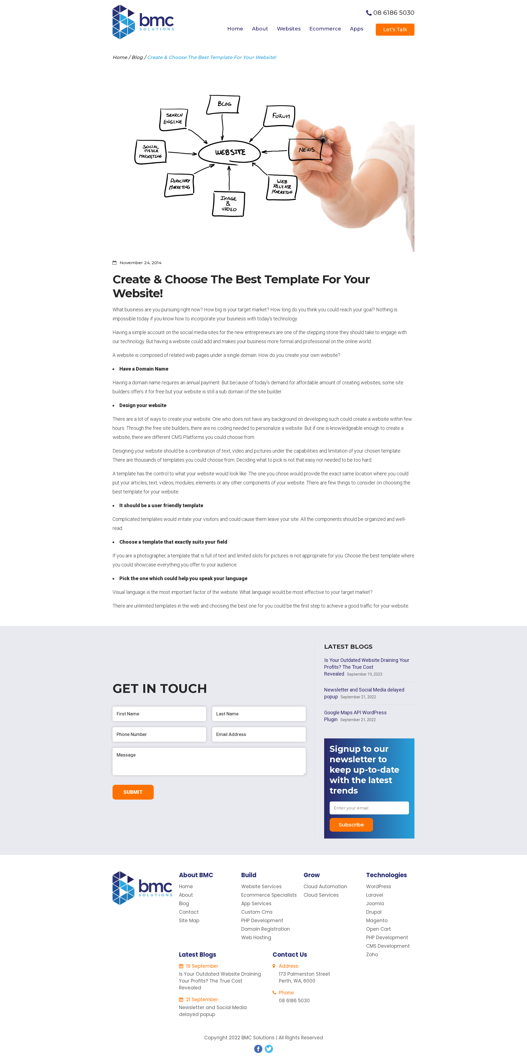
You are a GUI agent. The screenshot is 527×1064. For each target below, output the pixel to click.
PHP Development (262, 920)
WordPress (378, 886)
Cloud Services (321, 895)
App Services (256, 903)
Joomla (375, 903)
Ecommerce (325, 29)
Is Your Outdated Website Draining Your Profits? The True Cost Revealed (366, 667)
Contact (189, 912)
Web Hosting (256, 937)
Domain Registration (265, 929)
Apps (356, 29)
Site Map (189, 920)
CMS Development (388, 946)
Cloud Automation (325, 886)
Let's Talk (395, 30)
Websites (289, 29)
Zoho (372, 954)
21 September (201, 999)
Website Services (261, 886)
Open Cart (378, 929)
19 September (201, 966)
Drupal (374, 912)
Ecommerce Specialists (269, 895)
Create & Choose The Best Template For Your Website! (211, 57)
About (260, 29)
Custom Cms (257, 912)
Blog (137, 57)
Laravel (374, 895)
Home (235, 29)
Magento (377, 920)
